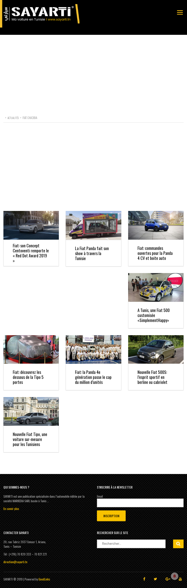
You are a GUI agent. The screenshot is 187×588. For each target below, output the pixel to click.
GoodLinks (44, 579)
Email (100, 496)
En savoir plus (11, 508)
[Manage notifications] (174, 576)
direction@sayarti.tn (15, 562)
